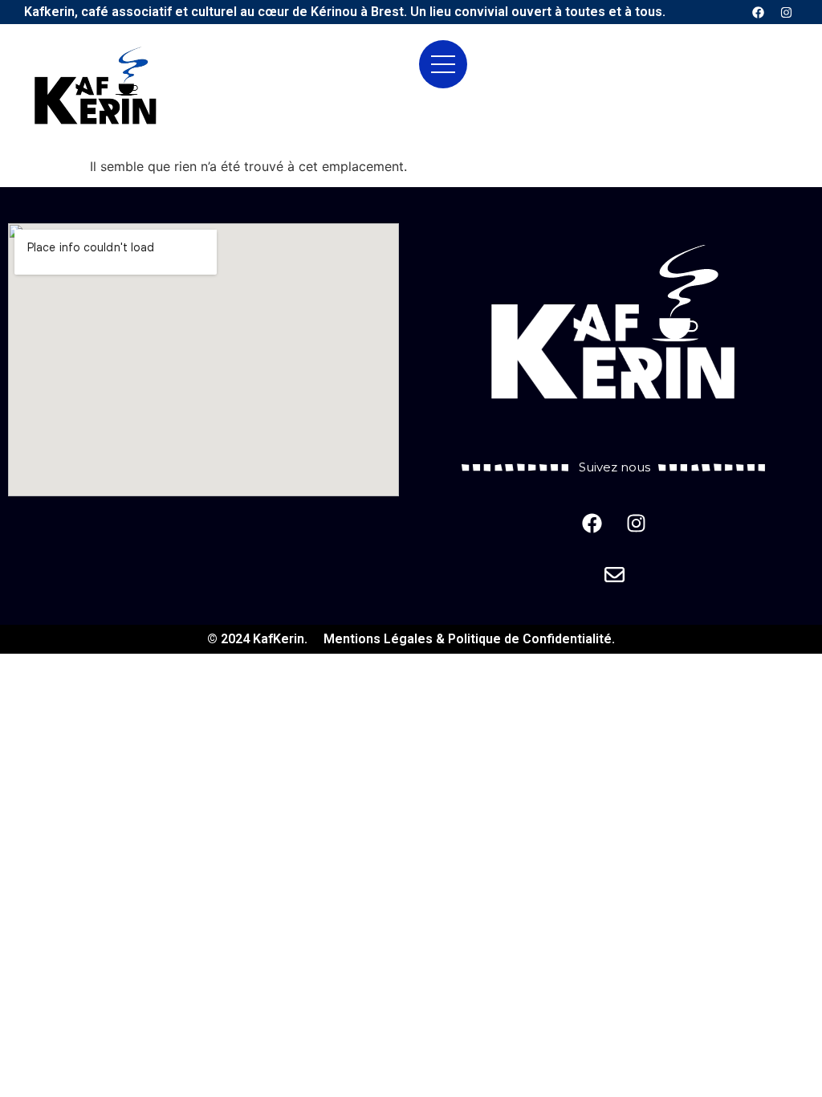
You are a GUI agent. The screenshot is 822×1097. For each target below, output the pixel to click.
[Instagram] (786, 12)
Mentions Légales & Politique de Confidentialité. (469, 638)
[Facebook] (758, 12)
